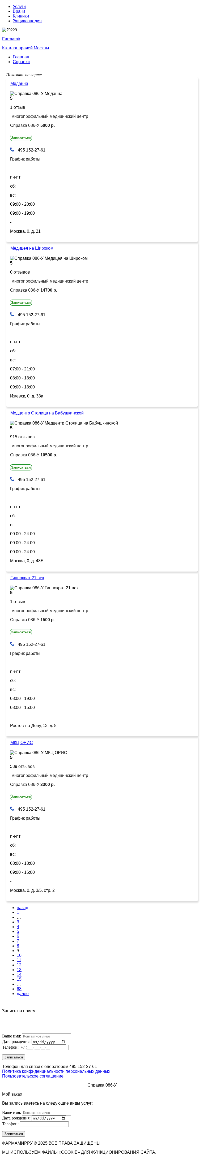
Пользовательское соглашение (32, 1076)
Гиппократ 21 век (27, 578)
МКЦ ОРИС (21, 742)
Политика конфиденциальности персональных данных (56, 1071)
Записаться (21, 138)
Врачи (19, 11)
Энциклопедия (27, 21)
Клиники (21, 16)
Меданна (19, 83)
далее (23, 993)
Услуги (19, 6)
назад (22, 907)
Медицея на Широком (31, 248)
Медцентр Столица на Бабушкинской (47, 413)
